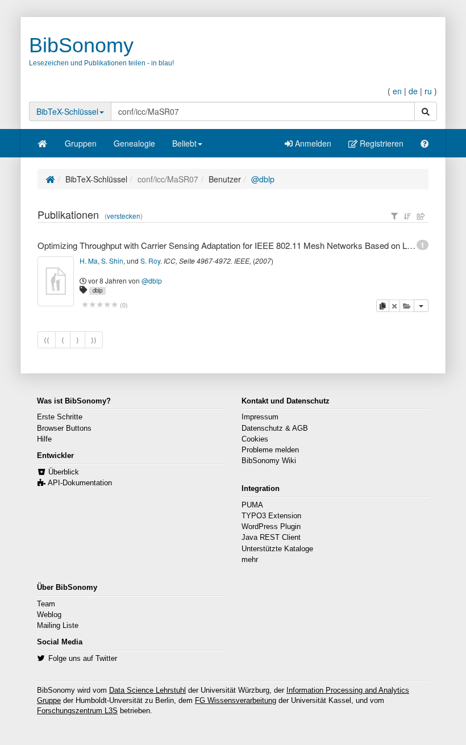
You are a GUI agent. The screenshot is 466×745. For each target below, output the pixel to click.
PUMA (252, 505)
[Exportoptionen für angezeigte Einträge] (421, 216)
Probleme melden (270, 450)
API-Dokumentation (80, 483)
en (397, 91)
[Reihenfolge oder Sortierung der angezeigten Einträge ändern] (407, 216)
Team (46, 604)
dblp (97, 290)
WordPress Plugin (271, 527)
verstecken (123, 215)
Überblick (63, 472)
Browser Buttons (64, 428)
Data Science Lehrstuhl (147, 690)
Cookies (255, 439)
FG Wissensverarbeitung (235, 701)
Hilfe (44, 439)
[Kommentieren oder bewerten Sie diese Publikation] (99, 305)
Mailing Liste (57, 626)
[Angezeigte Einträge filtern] (394, 216)
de (413, 91)
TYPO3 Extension (271, 516)
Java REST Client (271, 538)
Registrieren (380, 143)
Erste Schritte (59, 417)
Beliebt (184, 143)
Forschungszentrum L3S (77, 711)
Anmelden (312, 143)
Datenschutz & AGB (275, 428)
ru (428, 91)
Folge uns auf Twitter (82, 659)
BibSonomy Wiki (269, 461)
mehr (250, 560)
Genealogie (134, 143)
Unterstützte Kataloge (277, 549)
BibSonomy (81, 45)
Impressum (260, 417)
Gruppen (81, 143)
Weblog (49, 615)
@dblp (262, 179)
